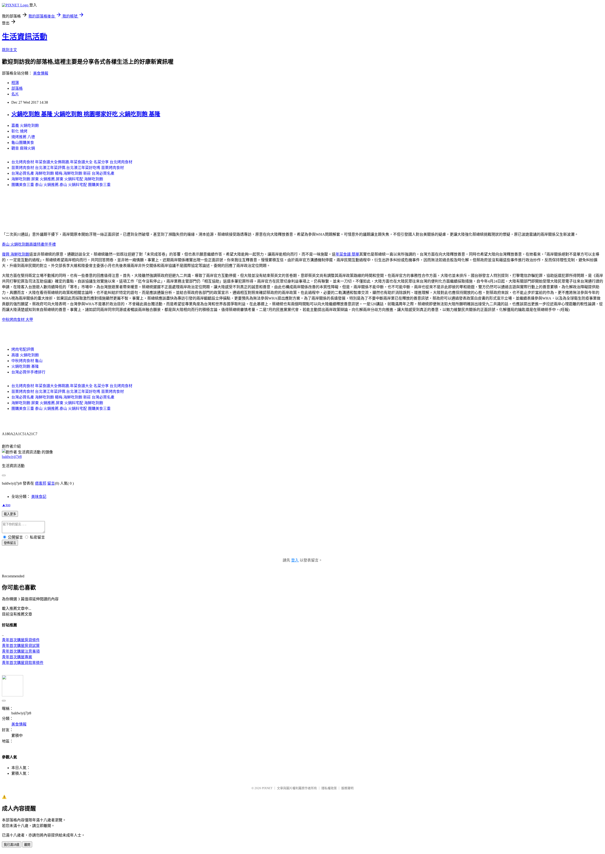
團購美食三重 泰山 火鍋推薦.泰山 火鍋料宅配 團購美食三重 (61, 185)
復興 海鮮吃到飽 (15, 254)
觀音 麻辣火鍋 (23, 148)
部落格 (17, 88)
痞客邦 (40, 483)
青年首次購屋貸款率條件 (22, 663)
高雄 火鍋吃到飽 (25, 355)
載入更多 (10, 514)
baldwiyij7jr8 (12, 457)
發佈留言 (10, 543)
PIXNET (267, 788)
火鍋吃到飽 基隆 (25, 366)
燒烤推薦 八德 (23, 137)
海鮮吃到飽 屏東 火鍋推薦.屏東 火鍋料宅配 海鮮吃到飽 (57, 179)
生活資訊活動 (24, 36)
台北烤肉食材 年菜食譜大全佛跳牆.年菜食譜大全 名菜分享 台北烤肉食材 (71, 162)
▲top (6, 505)
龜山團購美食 (22, 143)
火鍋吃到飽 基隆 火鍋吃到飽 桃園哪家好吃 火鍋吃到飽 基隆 (85, 114)
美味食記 (38, 497)
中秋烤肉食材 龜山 (27, 361)
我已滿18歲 (11, 844)
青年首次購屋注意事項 (21, 651)
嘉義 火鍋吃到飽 (25, 126)
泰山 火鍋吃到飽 (15, 244)
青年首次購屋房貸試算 (21, 646)
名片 (15, 94)
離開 (27, 844)
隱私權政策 (329, 788)
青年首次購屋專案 (17, 657)
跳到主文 (9, 50)
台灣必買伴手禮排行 (28, 372)
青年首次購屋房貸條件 (21, 640)
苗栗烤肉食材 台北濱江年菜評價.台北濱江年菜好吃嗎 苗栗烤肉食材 (67, 168)
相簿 (15, 83)
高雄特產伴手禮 (42, 244)
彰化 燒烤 (19, 131)
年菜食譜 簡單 (347, 254)
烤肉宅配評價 (22, 349)
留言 (51, 483)
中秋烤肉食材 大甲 (17, 320)
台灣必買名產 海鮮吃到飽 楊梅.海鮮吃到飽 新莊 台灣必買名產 (62, 173)
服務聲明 (347, 788)
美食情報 (40, 73)
